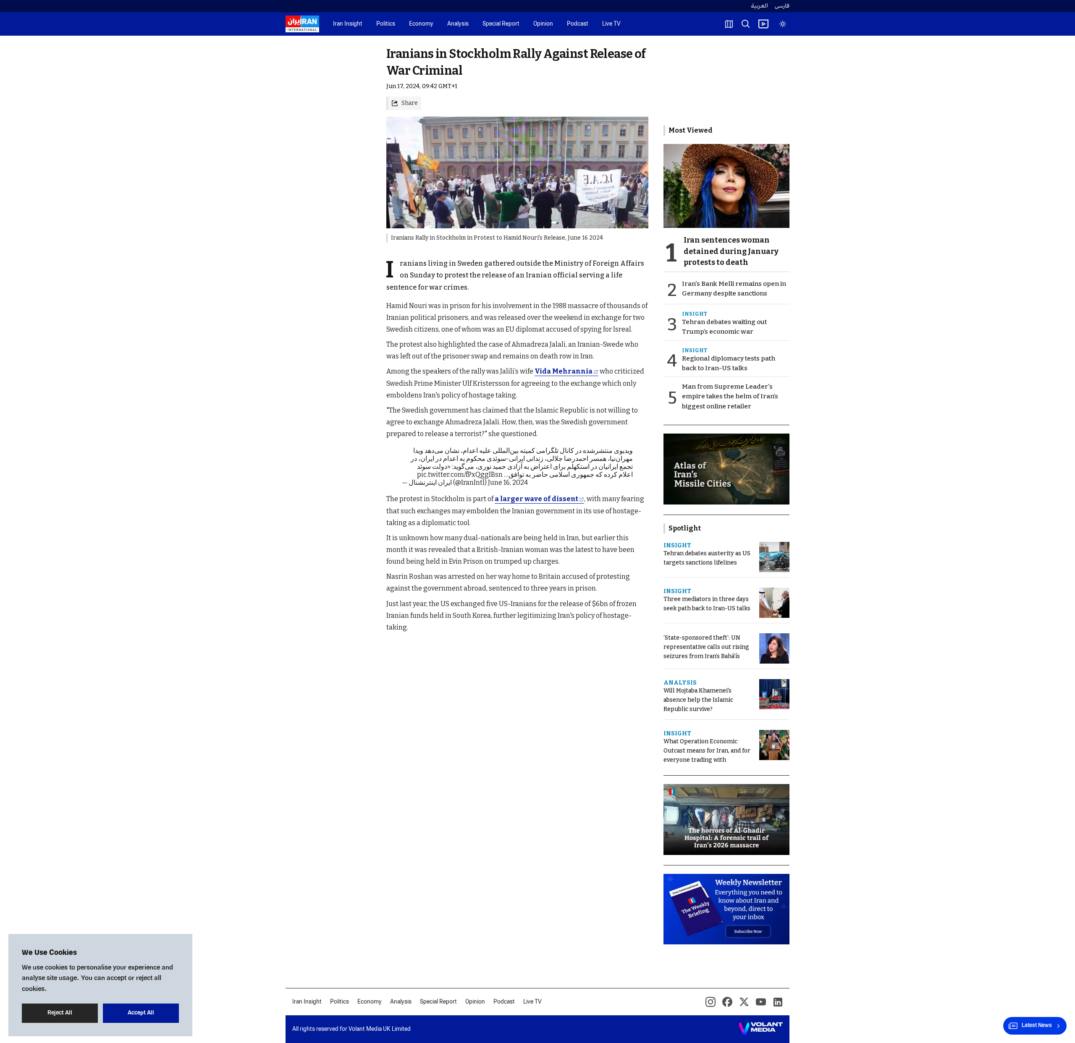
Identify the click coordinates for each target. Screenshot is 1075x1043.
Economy (421, 24)
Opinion (543, 24)
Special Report (500, 24)
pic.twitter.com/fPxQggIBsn (460, 474)
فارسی (782, 6)
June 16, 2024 (508, 482)
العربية (759, 6)
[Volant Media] (761, 1029)
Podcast (577, 24)
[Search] (746, 24)
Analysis (458, 24)
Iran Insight (347, 24)
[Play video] (763, 24)
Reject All (59, 1013)
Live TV (611, 24)
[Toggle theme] (782, 24)
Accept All (141, 1013)
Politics (385, 24)
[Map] (729, 24)
